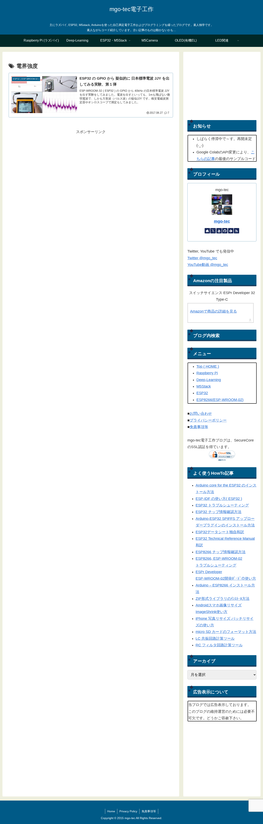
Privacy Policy (128, 811)
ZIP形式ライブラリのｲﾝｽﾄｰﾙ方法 (222, 599)
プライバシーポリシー (208, 420)
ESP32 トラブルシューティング (222, 505)
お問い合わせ (201, 413)
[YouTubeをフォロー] (219, 230)
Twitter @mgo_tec (202, 258)
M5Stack (203, 386)
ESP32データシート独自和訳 (220, 532)
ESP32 (202, 393)
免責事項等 (199, 427)
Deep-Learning (208, 380)
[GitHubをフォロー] (224, 230)
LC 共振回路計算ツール (215, 638)
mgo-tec (222, 221)
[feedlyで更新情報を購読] (230, 230)
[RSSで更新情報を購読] (236, 230)
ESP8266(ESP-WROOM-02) (219, 400)
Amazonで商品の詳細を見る (213, 311)
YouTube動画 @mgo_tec (207, 265)
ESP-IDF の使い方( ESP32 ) (219, 499)
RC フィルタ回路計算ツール (219, 645)
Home (111, 811)
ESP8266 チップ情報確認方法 (221, 552)
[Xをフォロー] (213, 230)
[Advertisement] (91, 164)
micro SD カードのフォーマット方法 (226, 632)
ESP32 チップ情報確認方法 (218, 512)
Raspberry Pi (207, 373)
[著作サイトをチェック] (207, 230)
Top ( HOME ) (207, 366)
